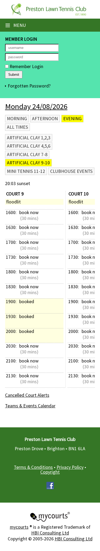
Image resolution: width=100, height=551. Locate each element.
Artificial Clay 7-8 (27, 154)
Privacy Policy (70, 467)
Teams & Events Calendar (30, 406)
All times (17, 127)
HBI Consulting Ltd (50, 533)
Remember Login (26, 66)
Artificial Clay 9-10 (28, 163)
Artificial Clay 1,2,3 (28, 138)
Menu (15, 25)
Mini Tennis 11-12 (26, 171)
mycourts (19, 527)
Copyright (50, 472)
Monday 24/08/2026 (36, 106)
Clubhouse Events (71, 171)
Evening (72, 119)
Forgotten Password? (29, 86)
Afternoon (45, 119)
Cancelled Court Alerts (27, 395)
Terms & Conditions (33, 467)
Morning (17, 119)
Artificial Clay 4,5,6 (28, 146)
